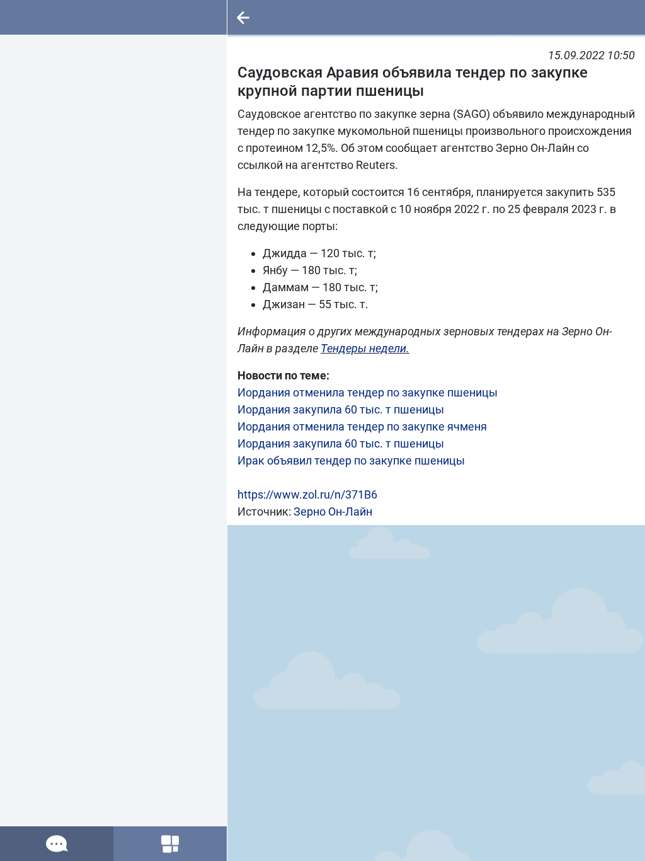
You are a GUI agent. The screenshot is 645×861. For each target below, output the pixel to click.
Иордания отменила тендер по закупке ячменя (362, 426)
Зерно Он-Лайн (333, 511)
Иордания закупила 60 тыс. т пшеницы (340, 409)
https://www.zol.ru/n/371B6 (307, 494)
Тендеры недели (363, 348)
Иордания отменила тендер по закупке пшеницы (367, 392)
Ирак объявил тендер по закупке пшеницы (351, 460)
